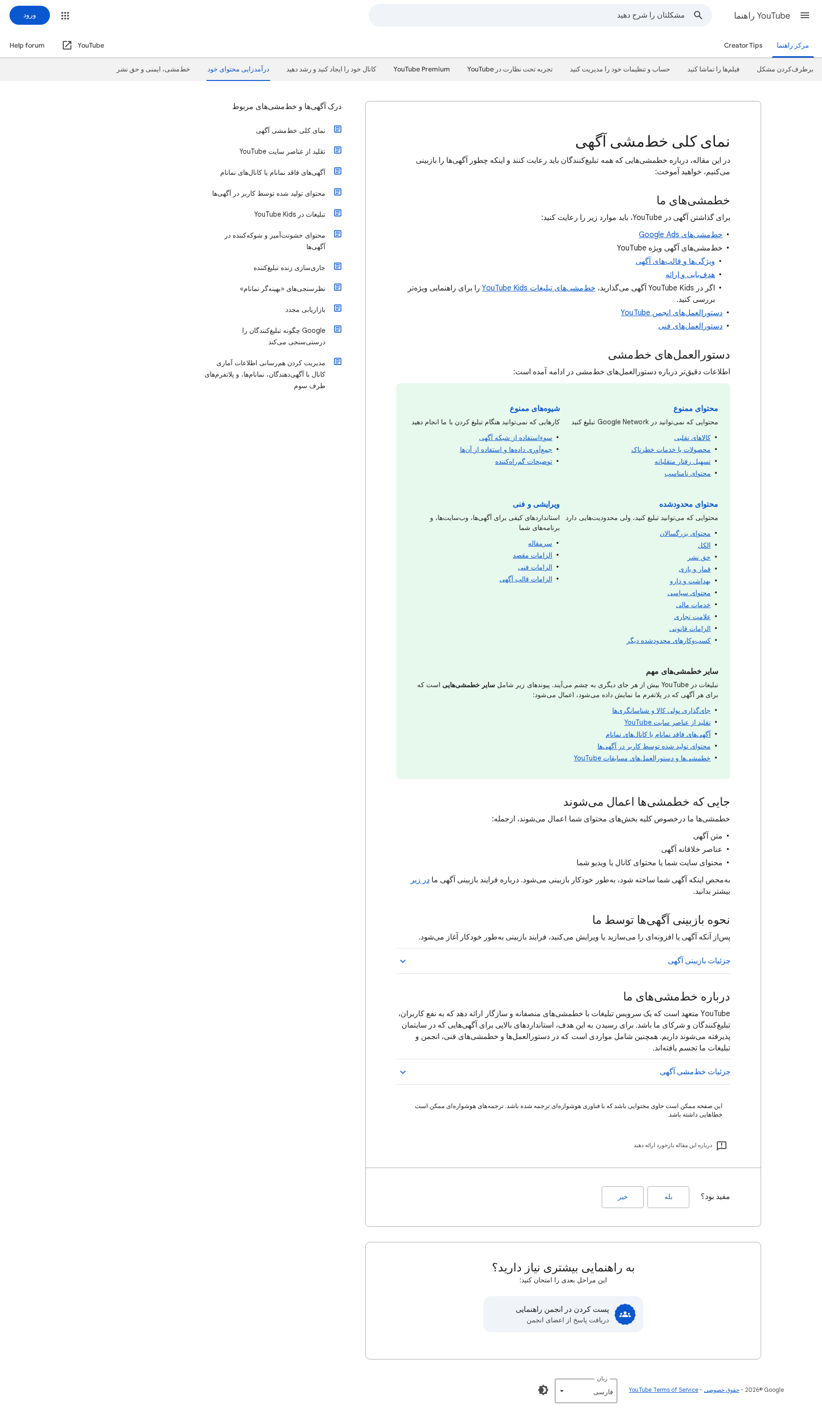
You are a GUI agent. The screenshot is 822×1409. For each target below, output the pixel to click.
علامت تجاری (692, 616)
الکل (704, 545)
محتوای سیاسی (689, 593)
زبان (602, 1378)
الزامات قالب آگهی (525, 579)
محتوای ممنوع (696, 408)
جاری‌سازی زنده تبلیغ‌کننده (289, 267)
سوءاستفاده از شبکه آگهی (515, 437)
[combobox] (527, 15)
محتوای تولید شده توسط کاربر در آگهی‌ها (654, 746)
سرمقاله (540, 543)
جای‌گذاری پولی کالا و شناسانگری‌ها (661, 710)
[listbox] (586, 1391)
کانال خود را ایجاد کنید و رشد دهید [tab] (331, 69)
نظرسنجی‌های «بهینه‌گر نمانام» (282, 288)
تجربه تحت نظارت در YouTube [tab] (510, 69)
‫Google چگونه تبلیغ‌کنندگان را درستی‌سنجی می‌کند (283, 336)
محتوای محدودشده (688, 504)
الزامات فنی (535, 567)
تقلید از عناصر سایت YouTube (667, 722)
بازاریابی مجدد (305, 309)
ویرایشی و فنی (536, 504)
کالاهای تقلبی (692, 437)
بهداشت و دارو (690, 581)
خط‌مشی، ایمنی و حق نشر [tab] (153, 69)
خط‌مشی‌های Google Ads (681, 235)
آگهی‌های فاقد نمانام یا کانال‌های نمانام (658, 734)
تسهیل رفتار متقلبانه (683, 461)
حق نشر (699, 557)
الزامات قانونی (690, 628)
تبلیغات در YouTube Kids (289, 214)
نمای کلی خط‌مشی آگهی (290, 130)
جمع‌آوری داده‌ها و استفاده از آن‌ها (506, 449)
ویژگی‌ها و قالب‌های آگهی (675, 261)
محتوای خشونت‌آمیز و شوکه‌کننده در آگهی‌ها (275, 241)
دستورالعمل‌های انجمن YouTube (672, 313)
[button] (804, 15)
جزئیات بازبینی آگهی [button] (699, 961)
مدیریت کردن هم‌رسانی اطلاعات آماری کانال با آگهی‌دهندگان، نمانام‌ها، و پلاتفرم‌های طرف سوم (265, 374)
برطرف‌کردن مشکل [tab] (785, 69)
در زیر (420, 880)
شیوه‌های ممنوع (535, 408)
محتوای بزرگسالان (685, 533)
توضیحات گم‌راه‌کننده (523, 461)
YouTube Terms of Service (663, 1389)
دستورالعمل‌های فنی (690, 326)
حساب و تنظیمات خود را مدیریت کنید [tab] (620, 69)
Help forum (27, 45)
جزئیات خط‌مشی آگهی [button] (695, 1072)
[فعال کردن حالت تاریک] (543, 1390)
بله (669, 1197)
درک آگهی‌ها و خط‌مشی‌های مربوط (287, 106)
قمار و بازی (695, 569)
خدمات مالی (693, 604)
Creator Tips (743, 45)
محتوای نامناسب (688, 473)
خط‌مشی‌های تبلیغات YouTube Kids (538, 288)
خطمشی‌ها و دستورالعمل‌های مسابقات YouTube (642, 758)
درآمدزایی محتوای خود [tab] (238, 69)
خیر (623, 1197)
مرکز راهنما (793, 45)
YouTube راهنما (762, 15)
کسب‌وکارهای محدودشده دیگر (668, 640)
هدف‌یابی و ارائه (690, 275)
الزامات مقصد (532, 555)
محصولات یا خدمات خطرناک (671, 449)
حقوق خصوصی (721, 1389)
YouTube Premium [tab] (421, 69)
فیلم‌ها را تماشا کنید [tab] (713, 69)
